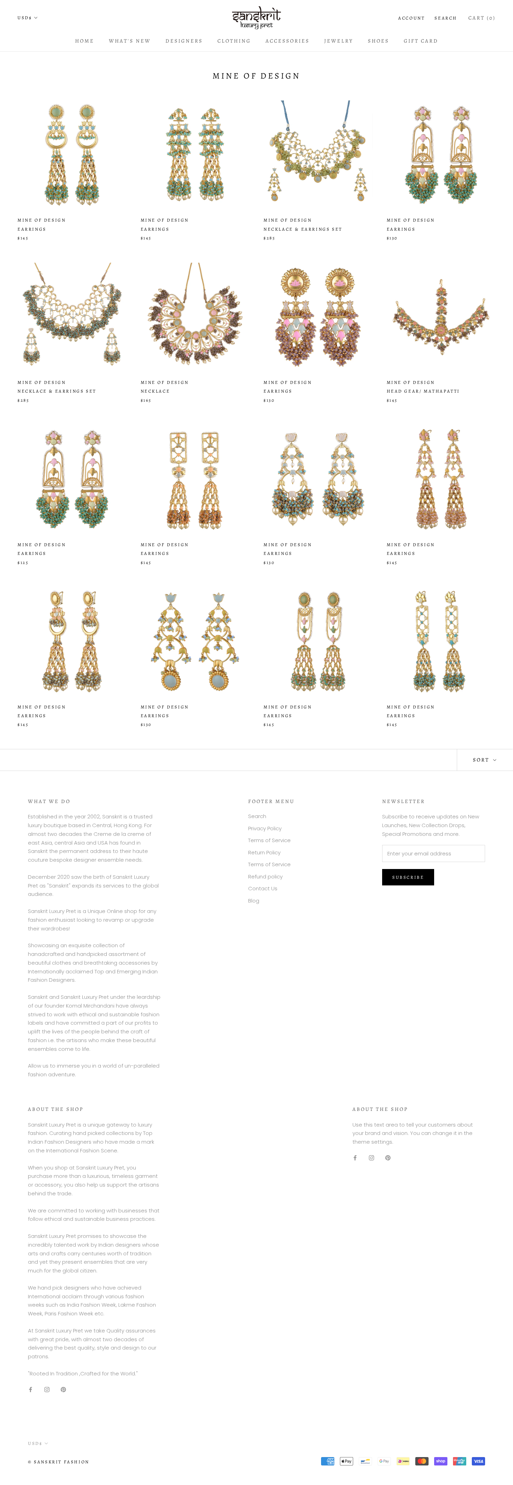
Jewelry (338, 40)
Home (84, 40)
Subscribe (408, 877)
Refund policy (265, 876)
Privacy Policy (265, 828)
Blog (253, 900)
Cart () (482, 17)
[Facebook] (30, 1389)
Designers (184, 40)
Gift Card (421, 40)
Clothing (234, 40)
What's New (130, 40)
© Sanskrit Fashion (58, 1462)
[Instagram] (47, 1389)
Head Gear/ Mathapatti (423, 391)
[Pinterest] (63, 1389)
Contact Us (262, 888)
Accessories (288, 40)
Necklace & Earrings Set (302, 229)
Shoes (378, 40)
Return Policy (264, 852)
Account (411, 18)
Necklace (155, 391)
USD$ (24, 18)
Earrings (31, 229)
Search (445, 18)
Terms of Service (269, 840)
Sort (482, 759)
